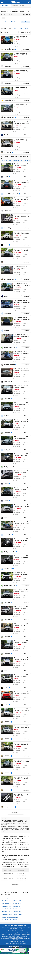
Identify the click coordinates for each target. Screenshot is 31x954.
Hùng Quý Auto (8, 568)
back (3, 18)
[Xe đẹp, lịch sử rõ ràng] (7, 252)
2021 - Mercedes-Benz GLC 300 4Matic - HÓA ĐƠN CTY (20, 71)
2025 (15, 28)
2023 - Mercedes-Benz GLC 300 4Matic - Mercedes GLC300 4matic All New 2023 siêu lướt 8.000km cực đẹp (21, 473)
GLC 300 (23, 21)
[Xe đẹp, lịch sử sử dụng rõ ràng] (7, 287)
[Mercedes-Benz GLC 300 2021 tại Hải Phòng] (7, 321)
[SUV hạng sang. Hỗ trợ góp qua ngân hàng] (7, 184)
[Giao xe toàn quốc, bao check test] (7, 389)
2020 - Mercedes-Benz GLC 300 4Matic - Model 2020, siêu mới (21, 693)
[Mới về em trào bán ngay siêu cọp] (7, 559)
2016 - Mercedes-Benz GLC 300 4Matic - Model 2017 (20, 675)
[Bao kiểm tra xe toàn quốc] (7, 40)
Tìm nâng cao (5, 5)
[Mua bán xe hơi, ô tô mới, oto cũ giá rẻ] (15, 2)
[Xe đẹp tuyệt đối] (7, 729)
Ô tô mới (10, 14)
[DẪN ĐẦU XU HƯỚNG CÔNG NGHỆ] (7, 576)
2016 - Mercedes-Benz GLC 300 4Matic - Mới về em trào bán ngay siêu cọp (20, 557)
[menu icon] (2, 2)
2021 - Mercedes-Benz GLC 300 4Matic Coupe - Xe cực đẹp (20, 642)
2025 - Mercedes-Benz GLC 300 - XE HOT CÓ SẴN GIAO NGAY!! (21, 123)
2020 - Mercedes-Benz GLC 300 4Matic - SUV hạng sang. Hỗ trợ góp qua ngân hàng (21, 182)
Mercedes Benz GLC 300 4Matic (10, 920)
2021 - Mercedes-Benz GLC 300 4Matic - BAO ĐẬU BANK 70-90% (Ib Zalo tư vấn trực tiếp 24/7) (21, 541)
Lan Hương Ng (7, 330)
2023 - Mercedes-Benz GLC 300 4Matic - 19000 (20, 794)
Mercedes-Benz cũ (10, 9)
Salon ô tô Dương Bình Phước (11, 194)
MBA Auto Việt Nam (9, 117)
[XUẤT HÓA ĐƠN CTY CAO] (7, 201)
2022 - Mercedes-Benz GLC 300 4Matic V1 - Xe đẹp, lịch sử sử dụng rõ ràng (21, 285)
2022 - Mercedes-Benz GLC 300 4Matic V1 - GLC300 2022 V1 (21, 506)
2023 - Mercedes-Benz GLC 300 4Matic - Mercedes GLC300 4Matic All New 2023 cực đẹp (21, 490)
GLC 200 (4, 21)
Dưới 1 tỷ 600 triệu (17, 160)
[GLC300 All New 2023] (7, 661)
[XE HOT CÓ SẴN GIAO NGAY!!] (7, 125)
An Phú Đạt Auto (8, 381)
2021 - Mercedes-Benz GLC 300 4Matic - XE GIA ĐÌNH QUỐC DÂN (20, 455)
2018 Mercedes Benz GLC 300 (9, 898)
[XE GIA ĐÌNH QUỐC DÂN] (7, 457)
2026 (9, 28)
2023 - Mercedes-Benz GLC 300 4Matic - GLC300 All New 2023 (21, 659)
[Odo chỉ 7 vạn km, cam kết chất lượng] (7, 627)
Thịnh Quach (7, 135)
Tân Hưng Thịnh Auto (9, 364)
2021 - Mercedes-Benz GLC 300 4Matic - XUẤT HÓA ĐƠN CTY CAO (21, 199)
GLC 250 (13, 21)
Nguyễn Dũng (7, 228)
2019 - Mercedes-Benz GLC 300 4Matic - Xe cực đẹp (20, 607)
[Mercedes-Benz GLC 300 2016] (7, 304)
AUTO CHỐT (7, 398)
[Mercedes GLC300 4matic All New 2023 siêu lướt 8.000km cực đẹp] (7, 474)
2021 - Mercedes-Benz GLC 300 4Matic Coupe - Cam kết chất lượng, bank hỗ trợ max (21, 710)
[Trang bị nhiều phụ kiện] (7, 91)
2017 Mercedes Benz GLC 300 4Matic (11, 903)
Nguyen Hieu (7, 313)
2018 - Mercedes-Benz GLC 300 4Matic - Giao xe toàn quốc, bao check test (20, 387)
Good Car (6, 177)
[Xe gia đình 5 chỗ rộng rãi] (7, 218)
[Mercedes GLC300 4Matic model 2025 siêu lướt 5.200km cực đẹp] (7, 167)
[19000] (7, 797)
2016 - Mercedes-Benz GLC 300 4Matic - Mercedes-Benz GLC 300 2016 (21, 302)
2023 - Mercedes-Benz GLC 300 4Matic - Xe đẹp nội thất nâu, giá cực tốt (21, 523)
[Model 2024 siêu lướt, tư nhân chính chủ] (7, 235)
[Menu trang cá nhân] (29, 2)
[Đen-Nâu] (7, 108)
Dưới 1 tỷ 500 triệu (6, 160)
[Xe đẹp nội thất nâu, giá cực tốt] (7, 525)
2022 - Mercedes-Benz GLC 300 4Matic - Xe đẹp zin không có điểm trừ (21, 141)
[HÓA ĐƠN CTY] (7, 74)
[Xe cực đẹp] (7, 610)
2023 (26, 28)
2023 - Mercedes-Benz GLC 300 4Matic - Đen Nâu (20, 267)
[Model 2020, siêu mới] (7, 695)
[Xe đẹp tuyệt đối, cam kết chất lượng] (7, 780)
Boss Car (6, 245)
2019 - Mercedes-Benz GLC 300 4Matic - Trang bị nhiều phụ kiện (20, 89)
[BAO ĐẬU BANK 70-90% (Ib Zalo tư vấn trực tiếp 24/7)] (7, 338)
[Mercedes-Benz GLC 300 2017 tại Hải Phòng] (7, 406)
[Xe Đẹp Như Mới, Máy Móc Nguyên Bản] (7, 593)
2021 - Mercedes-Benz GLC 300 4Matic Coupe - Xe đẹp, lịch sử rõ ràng (20, 250)
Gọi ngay (26, 49)
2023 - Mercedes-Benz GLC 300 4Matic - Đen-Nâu (20, 105)
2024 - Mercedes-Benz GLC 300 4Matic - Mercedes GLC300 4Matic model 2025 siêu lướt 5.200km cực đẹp (20, 166)
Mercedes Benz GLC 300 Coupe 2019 (11, 901)
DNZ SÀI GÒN (7, 66)
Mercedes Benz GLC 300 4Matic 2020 (11, 914)
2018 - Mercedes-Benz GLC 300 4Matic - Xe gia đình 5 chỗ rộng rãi (21, 216)
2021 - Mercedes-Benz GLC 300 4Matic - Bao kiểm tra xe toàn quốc (21, 38)
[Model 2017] (7, 678)
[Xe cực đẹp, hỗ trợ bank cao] (7, 746)
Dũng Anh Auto (8, 535)
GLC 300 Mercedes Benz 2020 (10, 917)
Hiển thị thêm (15, 812)
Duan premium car (8, 262)
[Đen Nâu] (7, 270)
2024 (21, 28)
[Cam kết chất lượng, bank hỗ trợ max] (7, 712)
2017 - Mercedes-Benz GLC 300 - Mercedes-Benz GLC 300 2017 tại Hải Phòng (21, 404)
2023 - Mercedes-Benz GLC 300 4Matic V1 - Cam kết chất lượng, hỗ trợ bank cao (21, 761)
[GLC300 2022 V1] (7, 508)
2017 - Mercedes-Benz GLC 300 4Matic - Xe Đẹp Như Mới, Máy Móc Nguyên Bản (21, 591)
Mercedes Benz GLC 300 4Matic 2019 (11, 911)
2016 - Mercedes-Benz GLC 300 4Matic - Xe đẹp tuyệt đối (21, 726)
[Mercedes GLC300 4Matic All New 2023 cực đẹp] (7, 491)
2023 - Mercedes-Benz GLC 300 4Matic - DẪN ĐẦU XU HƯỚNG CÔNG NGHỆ (20, 574)
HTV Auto (6, 518)
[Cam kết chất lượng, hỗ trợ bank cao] (7, 763)
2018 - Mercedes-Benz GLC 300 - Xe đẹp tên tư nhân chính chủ (21, 353)
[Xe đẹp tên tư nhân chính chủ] (7, 355)
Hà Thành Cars (7, 152)
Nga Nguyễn (7, 450)
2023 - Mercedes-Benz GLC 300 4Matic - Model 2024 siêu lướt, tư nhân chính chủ (21, 233)
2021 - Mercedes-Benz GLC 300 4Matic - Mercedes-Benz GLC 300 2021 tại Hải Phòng (21, 319)
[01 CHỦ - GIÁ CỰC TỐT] (7, 57)
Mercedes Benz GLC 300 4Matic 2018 (11, 909)
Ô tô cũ (3, 9)
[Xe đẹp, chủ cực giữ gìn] (7, 372)
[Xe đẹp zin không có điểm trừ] (7, 143)
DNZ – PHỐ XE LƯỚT (9, 49)
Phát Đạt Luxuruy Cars (9, 347)
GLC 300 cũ (19, 9)
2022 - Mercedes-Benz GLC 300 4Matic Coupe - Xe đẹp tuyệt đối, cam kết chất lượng (21, 778)
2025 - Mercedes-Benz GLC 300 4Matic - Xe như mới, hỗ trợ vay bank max (20, 421)
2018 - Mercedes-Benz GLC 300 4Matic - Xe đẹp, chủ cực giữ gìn (21, 370)
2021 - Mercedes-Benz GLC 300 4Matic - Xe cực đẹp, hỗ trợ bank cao (20, 744)
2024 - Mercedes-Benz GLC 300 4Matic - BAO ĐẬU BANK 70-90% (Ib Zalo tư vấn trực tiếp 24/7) (21, 337)
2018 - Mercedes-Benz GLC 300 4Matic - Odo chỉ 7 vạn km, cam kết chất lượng (20, 625)
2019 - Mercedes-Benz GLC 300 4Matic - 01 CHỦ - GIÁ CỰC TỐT (20, 55)
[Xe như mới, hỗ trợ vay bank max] (7, 423)
